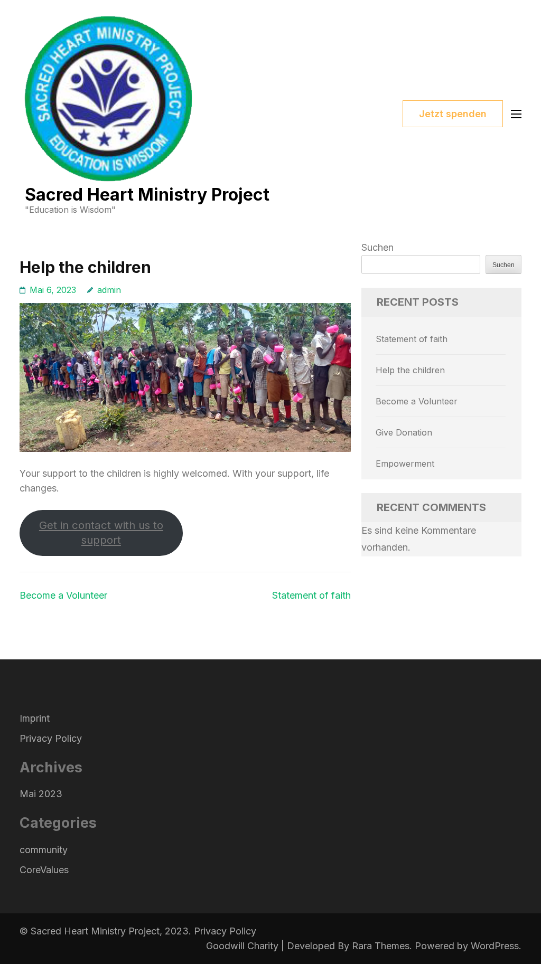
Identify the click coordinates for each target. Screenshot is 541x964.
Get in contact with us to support (101, 532)
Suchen (377, 247)
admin (109, 290)
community (44, 849)
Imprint (35, 718)
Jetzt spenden (453, 113)
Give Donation (404, 432)
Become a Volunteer (63, 595)
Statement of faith (311, 595)
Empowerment (405, 463)
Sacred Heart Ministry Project (147, 194)
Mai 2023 (41, 793)
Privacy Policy (51, 738)
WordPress (495, 945)
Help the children (410, 370)
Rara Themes (380, 945)
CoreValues (44, 869)
